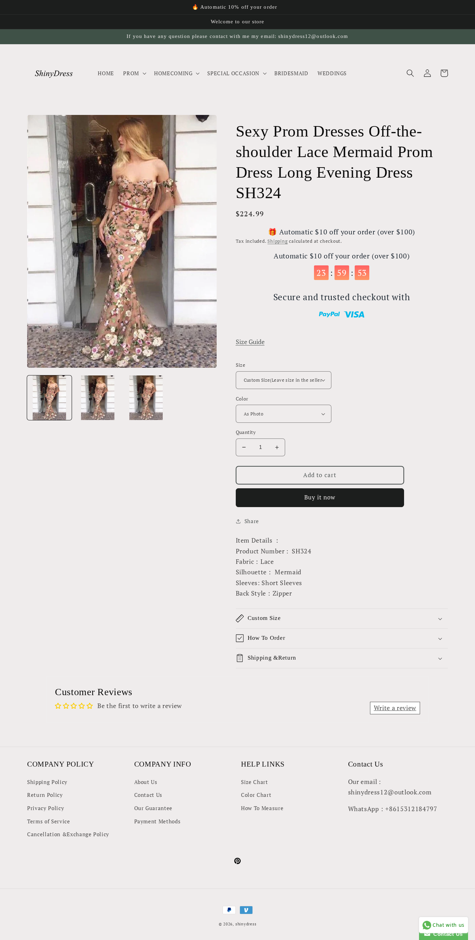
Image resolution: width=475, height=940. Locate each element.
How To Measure (262, 808)
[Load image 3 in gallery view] (146, 397)
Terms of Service (48, 821)
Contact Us (148, 794)
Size (240, 365)
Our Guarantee (153, 808)
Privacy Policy (45, 808)
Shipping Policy (47, 781)
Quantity (246, 432)
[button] (134, 73)
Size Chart (254, 781)
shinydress (246, 924)
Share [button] (251, 521)
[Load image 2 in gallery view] (97, 397)
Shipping (277, 241)
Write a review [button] (395, 708)
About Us (146, 781)
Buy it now (320, 497)
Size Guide (250, 342)
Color (242, 398)
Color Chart (256, 794)
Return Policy (45, 794)
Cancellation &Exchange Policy (68, 834)
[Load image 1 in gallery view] (49, 397)
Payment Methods (157, 821)
